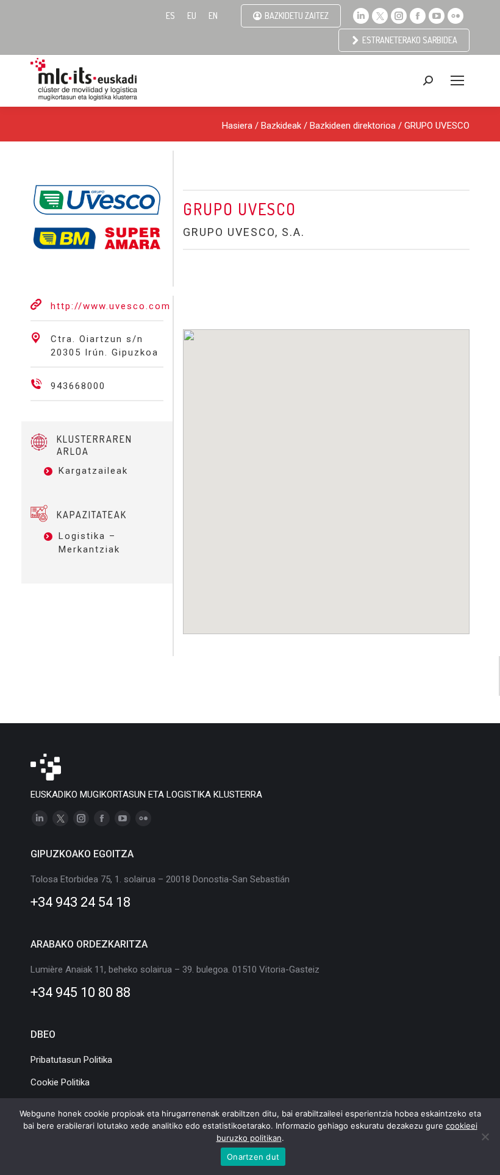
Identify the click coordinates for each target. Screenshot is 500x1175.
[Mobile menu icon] (457, 80)
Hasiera (237, 125)
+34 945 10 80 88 (80, 992)
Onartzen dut (253, 1157)
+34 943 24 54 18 (80, 902)
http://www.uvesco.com (111, 306)
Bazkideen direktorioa (353, 125)
